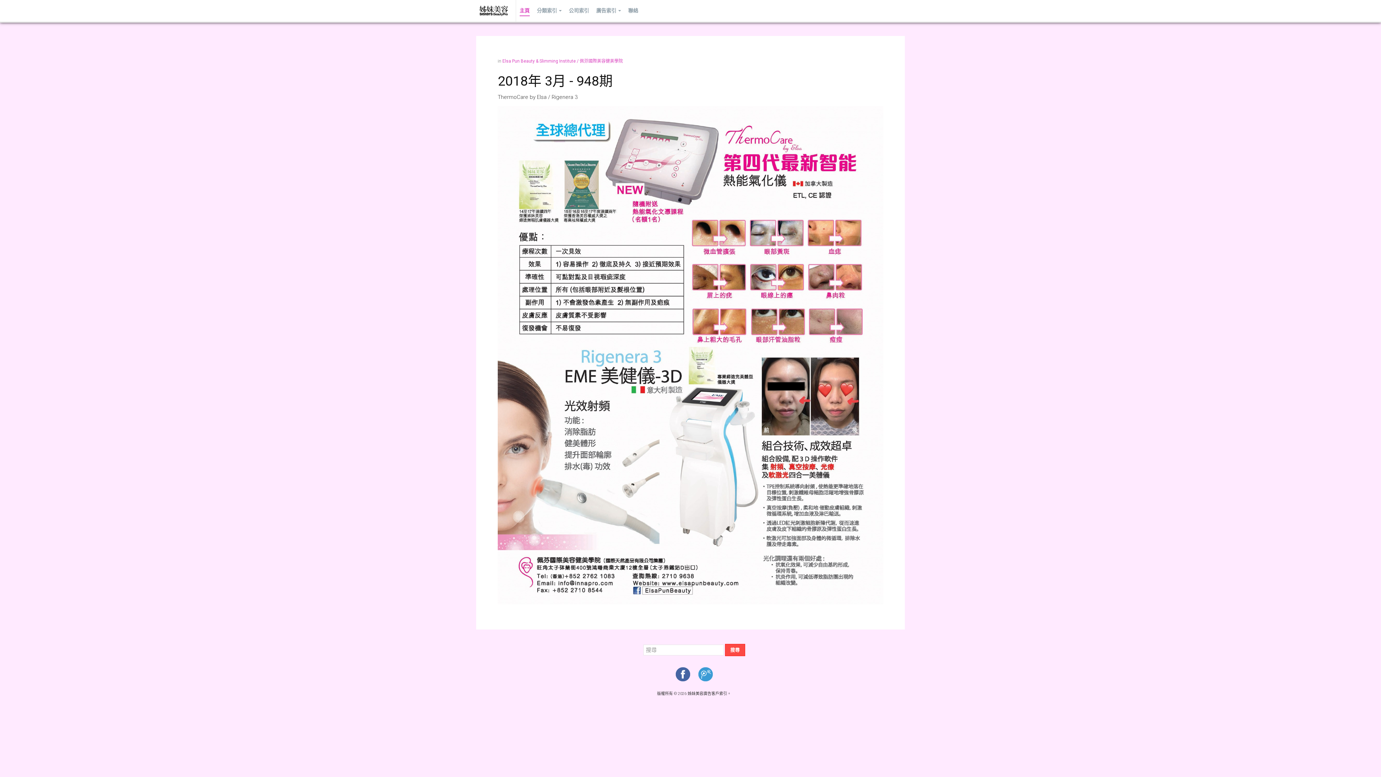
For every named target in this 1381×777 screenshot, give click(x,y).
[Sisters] (494, 11)
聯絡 (633, 11)
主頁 (525, 11)
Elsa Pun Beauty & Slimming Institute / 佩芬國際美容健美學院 (562, 61)
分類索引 (547, 11)
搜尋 (735, 650)
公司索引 (579, 11)
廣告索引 (606, 11)
